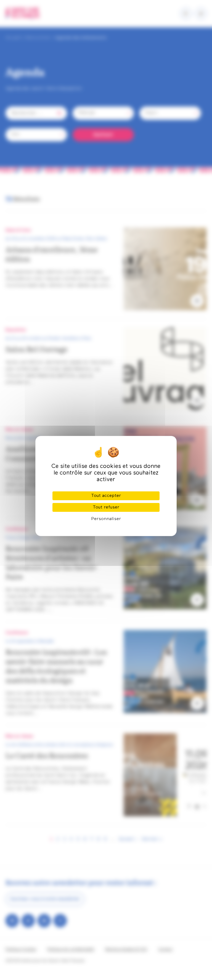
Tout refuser (106, 507)
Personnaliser (106, 519)
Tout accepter (106, 496)
